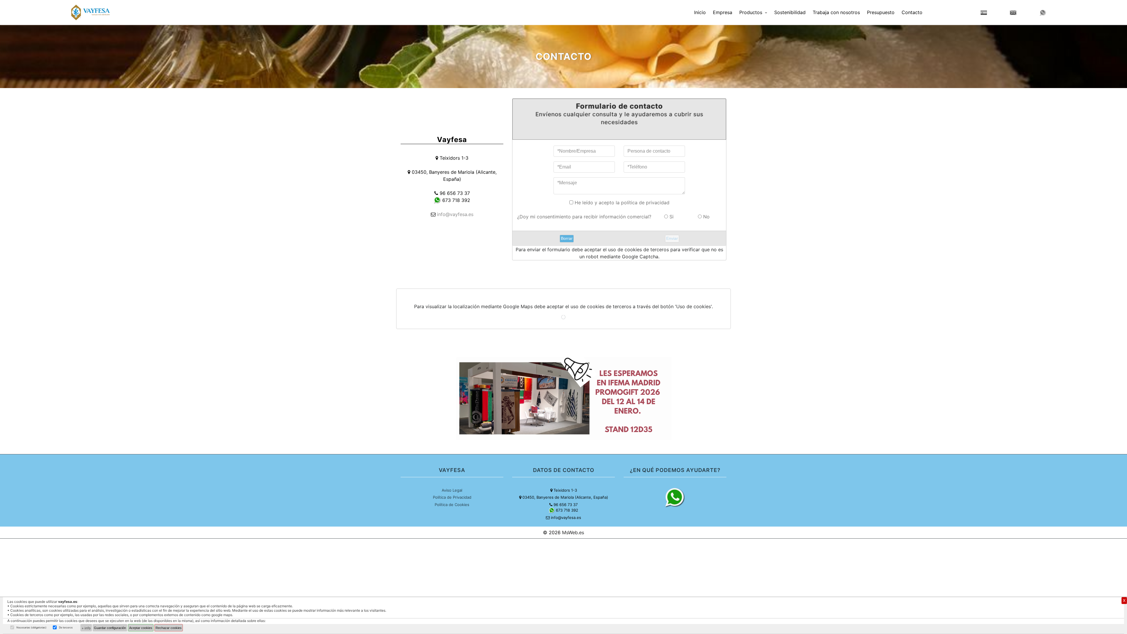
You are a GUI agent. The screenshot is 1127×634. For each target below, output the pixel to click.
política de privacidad (645, 202)
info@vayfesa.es (455, 214)
